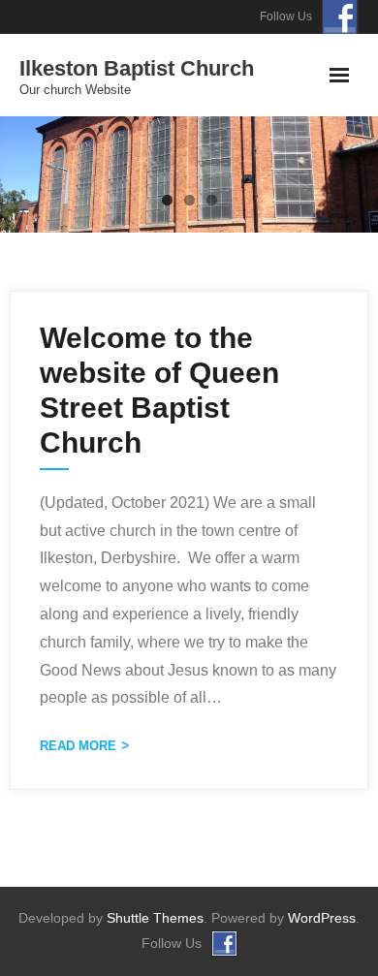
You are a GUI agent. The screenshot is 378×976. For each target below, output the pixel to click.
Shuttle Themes (155, 918)
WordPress (322, 918)
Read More (78, 746)
